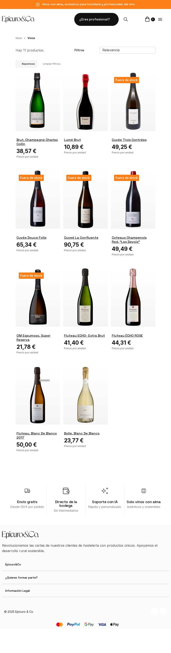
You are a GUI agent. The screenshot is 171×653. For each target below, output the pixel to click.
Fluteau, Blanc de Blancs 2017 (36, 435)
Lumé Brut (72, 140)
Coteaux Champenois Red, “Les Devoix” (129, 239)
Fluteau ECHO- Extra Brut (84, 335)
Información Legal (17, 591)
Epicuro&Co (13, 564)
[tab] (85, 564)
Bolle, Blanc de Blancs (81, 433)
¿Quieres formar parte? (21, 577)
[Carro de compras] (147, 20)
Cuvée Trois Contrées (129, 140)
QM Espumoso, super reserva (33, 337)
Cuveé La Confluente (81, 237)
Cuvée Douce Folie (31, 237)
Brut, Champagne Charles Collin (37, 142)
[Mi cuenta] (136, 19)
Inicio (19, 38)
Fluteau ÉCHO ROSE (127, 335)
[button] (96, 19)
